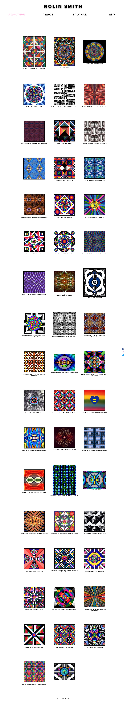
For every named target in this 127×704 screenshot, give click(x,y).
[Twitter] (123, 355)
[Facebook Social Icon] (123, 349)
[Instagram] (123, 352)
